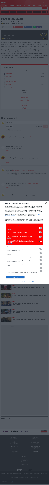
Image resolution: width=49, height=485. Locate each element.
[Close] (46, 203)
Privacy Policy (32, 281)
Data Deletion (17, 281)
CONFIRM (15, 277)
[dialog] (24, 242)
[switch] (40, 228)
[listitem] (24, 225)
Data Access (24, 281)
